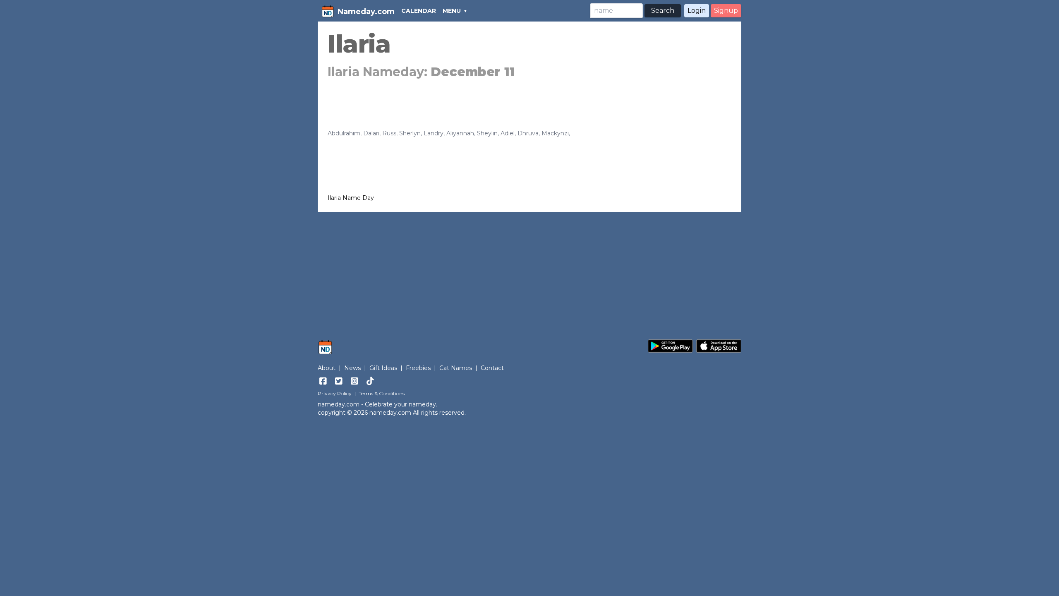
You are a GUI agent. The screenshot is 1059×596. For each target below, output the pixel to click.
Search (662, 10)
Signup (726, 10)
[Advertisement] (529, 271)
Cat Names (455, 368)
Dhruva (528, 133)
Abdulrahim (344, 133)
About (326, 368)
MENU (452, 10)
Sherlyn (410, 133)
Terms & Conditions (382, 393)
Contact (492, 368)
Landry (433, 133)
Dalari (371, 133)
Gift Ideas (383, 368)
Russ (389, 133)
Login (697, 10)
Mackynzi (555, 133)
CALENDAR (418, 10)
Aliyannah (460, 133)
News (352, 368)
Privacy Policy (335, 393)
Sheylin (487, 133)
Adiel (508, 133)
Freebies (418, 368)
